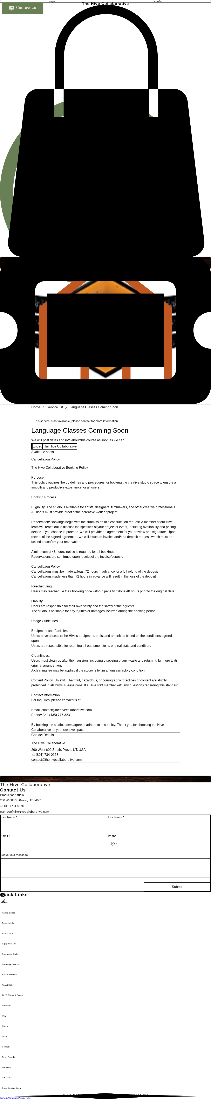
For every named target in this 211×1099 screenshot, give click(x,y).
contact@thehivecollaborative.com (24, 811)
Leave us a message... (15, 854)
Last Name (116, 817)
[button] (105, 131)
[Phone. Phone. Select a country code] (114, 843)
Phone (112, 835)
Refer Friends (8, 1057)
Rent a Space (8, 913)
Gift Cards (7, 1078)
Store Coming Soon (11, 1088)
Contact (5, 1047)
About (5, 1026)
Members (6, 1067)
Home (5, 902)
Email (5, 835)
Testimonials (8, 923)
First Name (9, 817)
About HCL (7, 985)
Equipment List (9, 944)
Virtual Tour (7, 933)
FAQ (4, 1016)
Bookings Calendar (11, 964)
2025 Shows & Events (12, 995)
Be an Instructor (9, 974)
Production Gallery (11, 954)
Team (4, 1036)
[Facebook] (105, 895)
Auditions (6, 1005)
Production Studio (12, 795)
